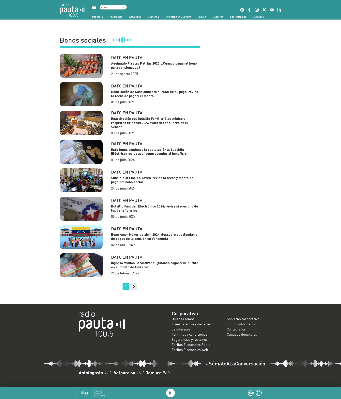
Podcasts (97, 16)
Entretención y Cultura (178, 16)
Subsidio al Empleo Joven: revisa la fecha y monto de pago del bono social (152, 180)
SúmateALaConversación (235, 363)
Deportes (218, 16)
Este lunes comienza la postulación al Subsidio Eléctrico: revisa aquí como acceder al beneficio (149, 151)
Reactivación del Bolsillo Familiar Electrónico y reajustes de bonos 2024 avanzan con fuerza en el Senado (149, 122)
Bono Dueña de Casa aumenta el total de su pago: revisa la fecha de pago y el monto (154, 94)
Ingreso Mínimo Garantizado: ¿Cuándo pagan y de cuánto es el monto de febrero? (154, 265)
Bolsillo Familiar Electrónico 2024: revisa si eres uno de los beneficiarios (154, 208)
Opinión (202, 16)
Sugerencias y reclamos (190, 339)
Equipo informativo (241, 324)
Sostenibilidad (238, 16)
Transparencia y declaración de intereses (193, 326)
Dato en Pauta (126, 57)
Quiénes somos (183, 319)
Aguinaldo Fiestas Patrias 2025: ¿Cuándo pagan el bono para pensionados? (154, 65)
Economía (153, 16)
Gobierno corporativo (243, 319)
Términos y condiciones (189, 334)
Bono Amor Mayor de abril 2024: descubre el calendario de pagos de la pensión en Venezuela (154, 236)
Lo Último (258, 16)
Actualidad (135, 16)
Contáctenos (236, 329)
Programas (116, 16)
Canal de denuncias (242, 334)
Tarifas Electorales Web (190, 350)
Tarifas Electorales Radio (191, 345)
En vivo (98, 391)
